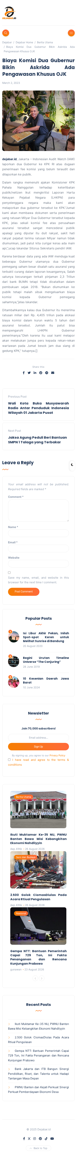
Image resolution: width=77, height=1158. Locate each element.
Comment (16, 497)
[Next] (41, 978)
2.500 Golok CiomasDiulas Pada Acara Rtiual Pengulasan (38, 897)
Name (13, 527)
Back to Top (40, 1148)
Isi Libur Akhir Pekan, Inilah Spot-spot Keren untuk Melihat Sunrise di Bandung (46, 637)
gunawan (15, 969)
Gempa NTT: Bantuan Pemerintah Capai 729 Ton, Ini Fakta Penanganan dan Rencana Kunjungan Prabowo (38, 957)
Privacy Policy (57, 755)
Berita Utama (23, 796)
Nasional (21, 913)
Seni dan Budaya (25, 857)
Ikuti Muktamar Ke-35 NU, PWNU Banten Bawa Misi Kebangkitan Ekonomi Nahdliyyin (38, 838)
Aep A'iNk (16, 848)
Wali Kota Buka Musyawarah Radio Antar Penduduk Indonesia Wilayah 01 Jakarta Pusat (38, 408)
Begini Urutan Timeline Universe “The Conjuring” (46, 660)
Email (13, 542)
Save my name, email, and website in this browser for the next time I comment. (38, 580)
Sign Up (38, 746)
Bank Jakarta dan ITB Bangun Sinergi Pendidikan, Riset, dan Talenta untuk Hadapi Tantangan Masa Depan (38, 1073)
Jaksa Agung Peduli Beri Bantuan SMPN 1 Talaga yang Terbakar (37, 439)
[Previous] (35, 978)
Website (13, 557)
